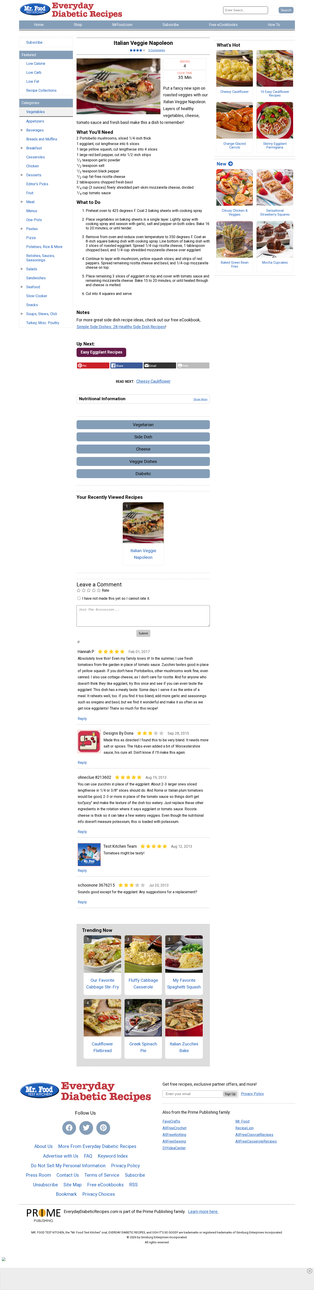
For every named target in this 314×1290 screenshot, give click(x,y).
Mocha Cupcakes (275, 263)
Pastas (32, 229)
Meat (30, 202)
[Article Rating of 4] (138, 50)
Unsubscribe (45, 1184)
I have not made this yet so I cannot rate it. (116, 598)
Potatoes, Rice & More (44, 247)
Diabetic (143, 473)
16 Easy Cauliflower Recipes (274, 94)
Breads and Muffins (41, 139)
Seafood (33, 287)
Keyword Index (113, 1156)
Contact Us (68, 1175)
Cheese (143, 449)
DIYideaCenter (174, 1148)
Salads (31, 269)
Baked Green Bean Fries (234, 264)
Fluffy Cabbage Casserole (143, 984)
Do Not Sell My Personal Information (68, 1165)
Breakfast (34, 148)
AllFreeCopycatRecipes (254, 1135)
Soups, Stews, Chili (41, 314)
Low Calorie (35, 63)
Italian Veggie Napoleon (143, 554)
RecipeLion (244, 1128)
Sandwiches (36, 278)
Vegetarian (143, 424)
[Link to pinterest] (103, 1128)
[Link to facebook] (69, 1128)
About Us (43, 1146)
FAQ (88, 1156)
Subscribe (34, 42)
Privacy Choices (98, 1194)
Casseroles (35, 157)
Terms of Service (101, 1175)
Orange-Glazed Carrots (234, 146)
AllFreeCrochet (174, 1128)
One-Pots (34, 220)
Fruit (29, 193)
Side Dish (143, 437)
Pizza (31, 238)
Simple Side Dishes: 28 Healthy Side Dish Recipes (121, 327)
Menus (31, 211)
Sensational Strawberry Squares (275, 213)
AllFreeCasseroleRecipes (256, 1141)
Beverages (35, 130)
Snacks (32, 305)
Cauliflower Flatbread (102, 1047)
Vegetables (35, 112)
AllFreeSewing (174, 1141)
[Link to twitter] (86, 1128)
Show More (200, 399)
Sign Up (230, 1094)
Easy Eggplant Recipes (101, 352)
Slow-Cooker (36, 296)
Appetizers (35, 121)
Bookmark (66, 1194)
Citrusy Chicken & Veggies (235, 213)
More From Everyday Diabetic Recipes (97, 1146)
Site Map (72, 1184)
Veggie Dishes (143, 461)
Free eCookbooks (105, 1184)
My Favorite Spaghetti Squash (184, 984)
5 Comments (156, 50)
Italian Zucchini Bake (184, 1047)
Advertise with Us (60, 1156)
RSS (133, 1184)
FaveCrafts (171, 1121)
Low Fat (32, 81)
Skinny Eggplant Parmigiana (275, 146)
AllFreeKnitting (174, 1135)
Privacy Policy (125, 1165)
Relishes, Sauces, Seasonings (40, 258)
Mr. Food (242, 1121)
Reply (82, 718)
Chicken (32, 166)
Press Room (38, 1175)
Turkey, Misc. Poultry (42, 323)
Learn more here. (203, 1211)
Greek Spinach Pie (143, 1047)
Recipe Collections (41, 90)
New (221, 164)
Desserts (33, 175)
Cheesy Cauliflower (153, 381)
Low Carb (33, 72)
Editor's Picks (37, 184)
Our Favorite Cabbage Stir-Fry (102, 984)
